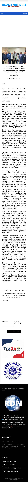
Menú (25, 13)
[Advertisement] (14, 30)
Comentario (6, 300)
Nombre (5, 321)
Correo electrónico (18, 322)
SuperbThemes (14, 479)
